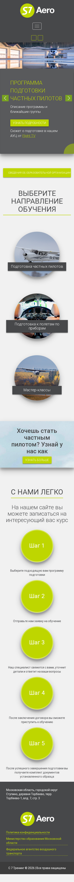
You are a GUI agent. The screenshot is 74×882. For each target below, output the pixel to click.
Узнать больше (37, 460)
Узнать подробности (29, 123)
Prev (5, 98)
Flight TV (28, 136)
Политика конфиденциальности (28, 832)
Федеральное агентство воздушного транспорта (31, 851)
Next (68, 98)
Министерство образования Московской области (33, 841)
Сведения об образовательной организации (39, 172)
